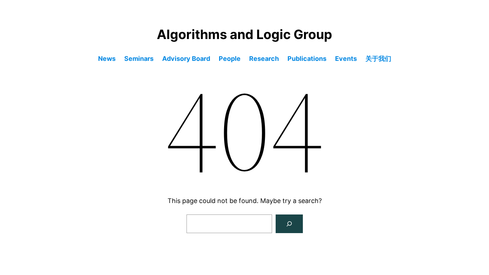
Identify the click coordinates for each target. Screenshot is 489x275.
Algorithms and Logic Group (244, 34)
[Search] (289, 223)
